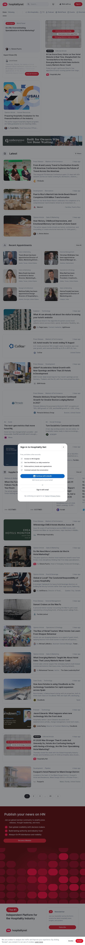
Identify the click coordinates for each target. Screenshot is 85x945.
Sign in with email (43, 490)
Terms (47, 496)
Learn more (39, 942)
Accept (79, 941)
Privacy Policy (55, 496)
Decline (70, 941)
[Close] (63, 447)
